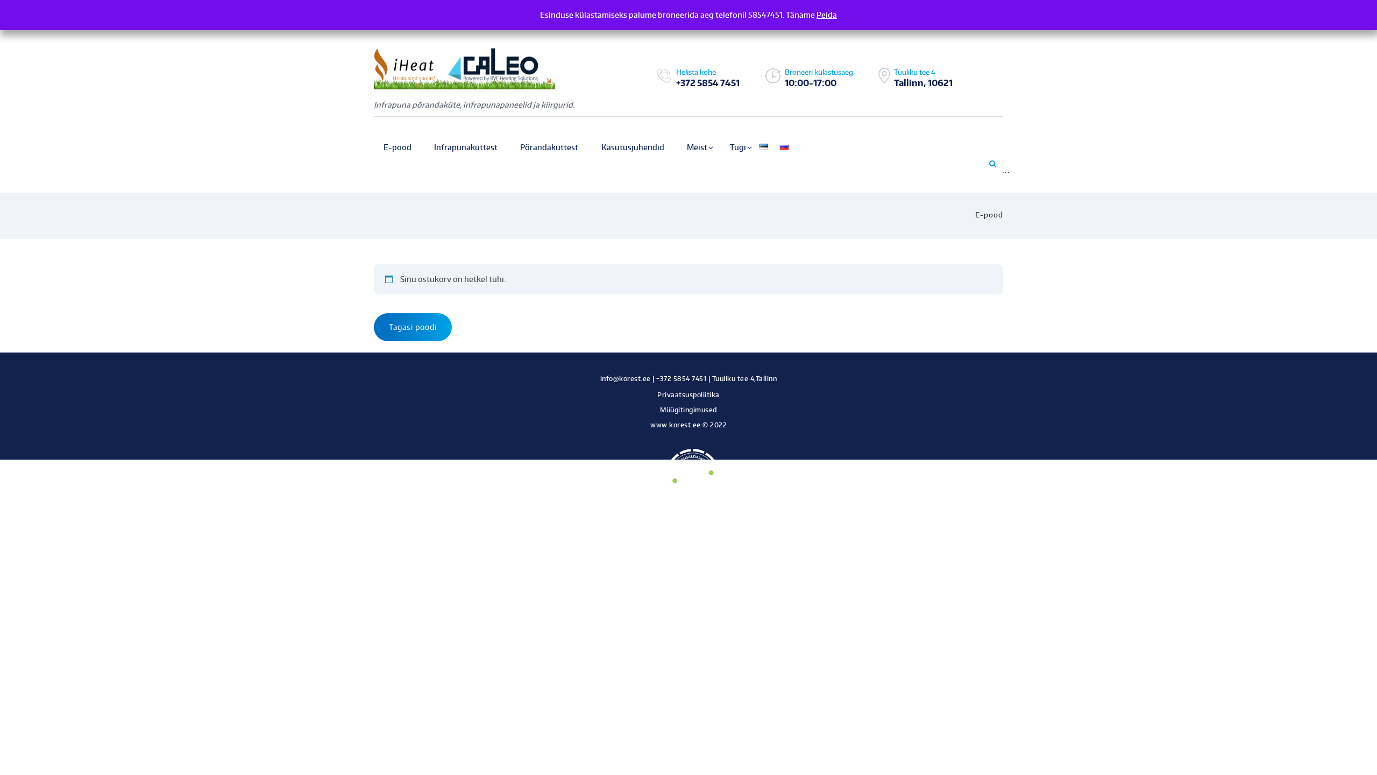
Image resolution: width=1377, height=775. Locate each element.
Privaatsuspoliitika (688, 395)
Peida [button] (827, 14)
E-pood (989, 214)
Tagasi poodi (413, 327)
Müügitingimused (688, 410)
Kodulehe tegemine (689, 437)
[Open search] (991, 163)
